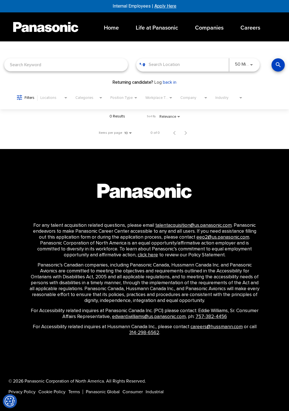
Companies (209, 27)
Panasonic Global (103, 392)
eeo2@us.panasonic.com (222, 237)
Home (111, 27)
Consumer (132, 392)
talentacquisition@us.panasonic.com (193, 225)
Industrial (155, 392)
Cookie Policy (51, 392)
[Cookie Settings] (10, 401)
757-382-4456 (211, 316)
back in (169, 82)
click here (148, 255)
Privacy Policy (22, 392)
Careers (250, 27)
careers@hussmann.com (217, 327)
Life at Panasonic (157, 27)
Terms (74, 392)
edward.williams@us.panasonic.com (149, 316)
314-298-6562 (144, 333)
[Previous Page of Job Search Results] (174, 132)
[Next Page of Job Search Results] (185, 132)
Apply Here (165, 6)
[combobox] (66, 64)
